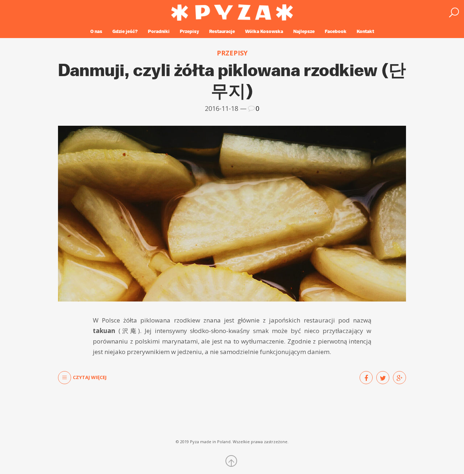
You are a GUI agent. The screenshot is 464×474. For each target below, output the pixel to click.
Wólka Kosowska (264, 31)
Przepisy (189, 31)
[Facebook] (366, 377)
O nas (96, 31)
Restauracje (222, 31)
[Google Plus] (399, 377)
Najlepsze (304, 31)
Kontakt (365, 31)
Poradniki (159, 31)
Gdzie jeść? (125, 31)
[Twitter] (382, 377)
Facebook (336, 31)
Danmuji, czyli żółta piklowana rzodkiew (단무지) (232, 80)
